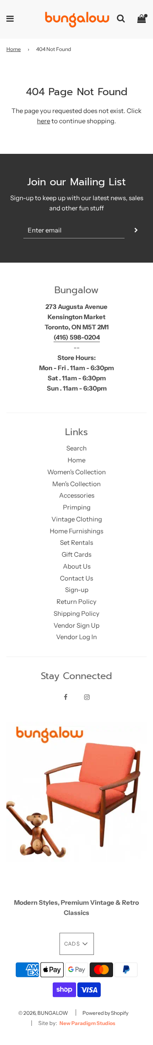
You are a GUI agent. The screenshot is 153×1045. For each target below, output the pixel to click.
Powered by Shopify (105, 1013)
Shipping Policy (76, 613)
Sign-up (76, 590)
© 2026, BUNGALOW (43, 1013)
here (43, 121)
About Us (77, 566)
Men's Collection (76, 484)
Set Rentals (76, 542)
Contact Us (76, 578)
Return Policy (76, 602)
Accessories (76, 495)
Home (13, 49)
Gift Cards (76, 554)
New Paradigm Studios (87, 1023)
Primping (77, 507)
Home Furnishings (76, 531)
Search (76, 448)
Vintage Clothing (76, 519)
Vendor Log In (76, 637)
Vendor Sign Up (76, 625)
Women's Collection (76, 472)
